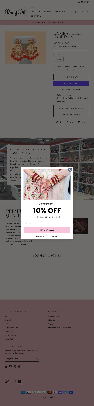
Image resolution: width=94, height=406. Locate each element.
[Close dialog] (70, 170)
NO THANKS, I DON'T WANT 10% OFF (47, 236)
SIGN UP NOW (47, 230)
